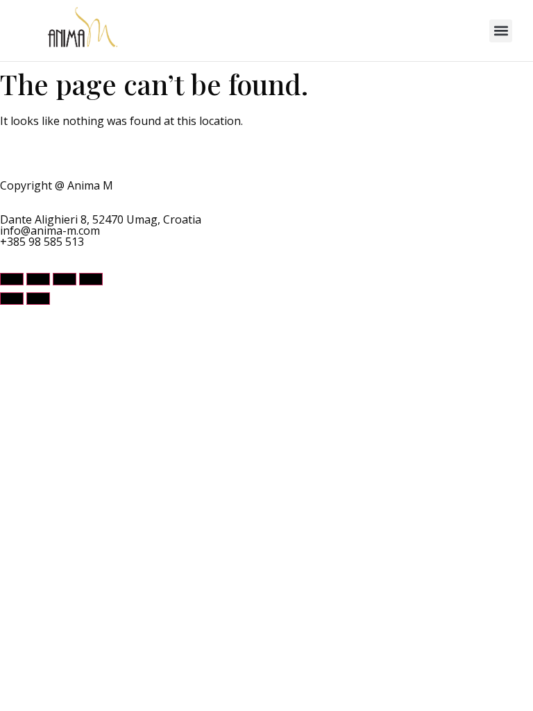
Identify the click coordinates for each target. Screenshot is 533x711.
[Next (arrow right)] (38, 298)
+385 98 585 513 (42, 241)
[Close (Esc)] (91, 279)
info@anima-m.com (50, 230)
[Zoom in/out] (12, 279)
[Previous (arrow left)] (12, 298)
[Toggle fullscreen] (38, 279)
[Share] (64, 279)
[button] (500, 30)
